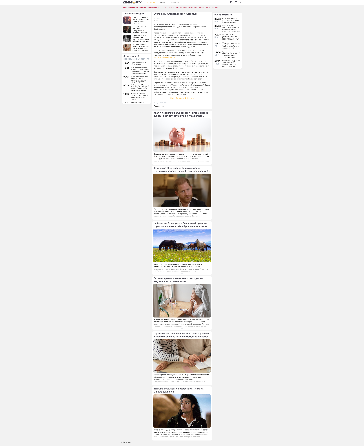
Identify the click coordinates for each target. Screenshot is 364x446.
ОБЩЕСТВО (175, 2)
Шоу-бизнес (150, 2)
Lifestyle (163, 2)
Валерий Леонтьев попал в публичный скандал (141, 7)
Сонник (215, 7)
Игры (208, 7)
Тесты (164, 7)
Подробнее (159, 106)
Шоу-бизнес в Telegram (182, 98)
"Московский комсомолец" (165, 57)
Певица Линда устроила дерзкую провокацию (186, 7)
